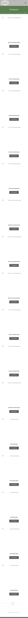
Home (2, 13)
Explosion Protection (11, 13)
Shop (5, 13)
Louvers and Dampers (20, 13)
